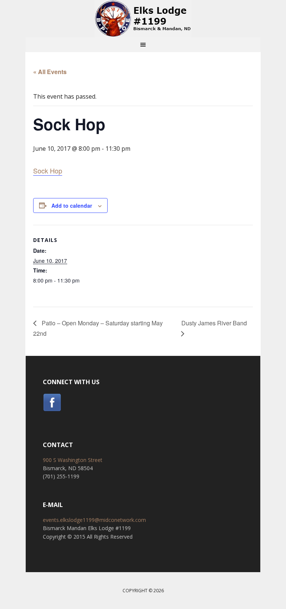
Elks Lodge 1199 (143, 18)
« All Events (50, 71)
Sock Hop (47, 170)
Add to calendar (71, 205)
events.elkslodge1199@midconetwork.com (94, 519)
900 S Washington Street (72, 459)
